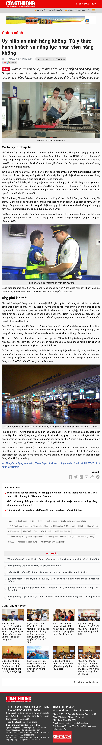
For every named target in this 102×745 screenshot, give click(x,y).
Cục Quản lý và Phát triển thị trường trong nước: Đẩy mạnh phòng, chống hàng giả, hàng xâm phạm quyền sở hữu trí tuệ (38, 632)
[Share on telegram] (97, 477)
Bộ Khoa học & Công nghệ (63, 526)
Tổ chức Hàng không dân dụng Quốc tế (26, 536)
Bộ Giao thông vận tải (88, 526)
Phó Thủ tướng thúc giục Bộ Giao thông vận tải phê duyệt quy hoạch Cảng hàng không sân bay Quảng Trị (52, 503)
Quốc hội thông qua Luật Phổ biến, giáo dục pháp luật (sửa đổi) (63, 665)
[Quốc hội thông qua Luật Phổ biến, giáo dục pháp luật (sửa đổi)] (64, 653)
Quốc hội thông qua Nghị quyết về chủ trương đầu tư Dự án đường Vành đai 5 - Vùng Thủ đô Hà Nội (88, 667)
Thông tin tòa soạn (76, 10)
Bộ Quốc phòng (30, 531)
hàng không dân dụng (28, 542)
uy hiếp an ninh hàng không (82, 536)
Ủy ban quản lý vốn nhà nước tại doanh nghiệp (66, 521)
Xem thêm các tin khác (85, 682)
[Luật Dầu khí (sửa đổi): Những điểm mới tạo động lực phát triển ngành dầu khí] (38, 653)
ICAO (12, 542)
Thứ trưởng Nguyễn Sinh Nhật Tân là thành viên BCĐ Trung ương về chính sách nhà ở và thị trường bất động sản (13, 631)
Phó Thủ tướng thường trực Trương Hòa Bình (29, 526)
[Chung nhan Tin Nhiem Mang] (62, 736)
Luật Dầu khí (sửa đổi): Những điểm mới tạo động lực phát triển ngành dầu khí (47, 572)
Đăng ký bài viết (61, 710)
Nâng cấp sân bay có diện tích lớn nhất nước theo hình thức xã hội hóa (44, 510)
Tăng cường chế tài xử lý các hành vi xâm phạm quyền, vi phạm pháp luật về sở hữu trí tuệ (53, 559)
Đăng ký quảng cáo (83, 710)
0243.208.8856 (69, 720)
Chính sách (12, 32)
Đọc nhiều (41, 10)
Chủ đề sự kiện (55, 10)
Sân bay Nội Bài (63, 531)
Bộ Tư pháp (47, 531)
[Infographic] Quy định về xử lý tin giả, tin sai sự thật (34, 565)
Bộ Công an (14, 531)
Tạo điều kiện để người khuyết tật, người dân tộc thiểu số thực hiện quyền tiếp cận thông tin (64, 628)
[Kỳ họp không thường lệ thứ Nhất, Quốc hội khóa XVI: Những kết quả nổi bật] (89, 616)
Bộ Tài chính (37, 521)
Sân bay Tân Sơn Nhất (57, 536)
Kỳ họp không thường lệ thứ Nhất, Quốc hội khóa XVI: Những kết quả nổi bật (89, 628)
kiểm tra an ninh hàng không (53, 542)
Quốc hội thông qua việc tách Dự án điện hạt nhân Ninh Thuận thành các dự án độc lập (12, 666)
